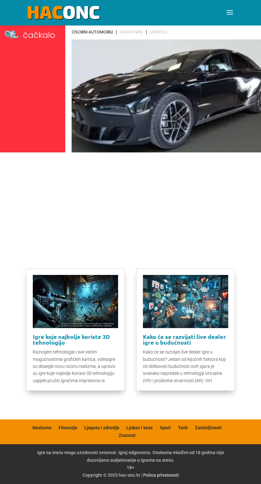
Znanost (127, 435)
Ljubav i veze (139, 427)
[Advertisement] (130, 202)
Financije (68, 427)
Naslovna (42, 427)
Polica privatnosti (161, 475)
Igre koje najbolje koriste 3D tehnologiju (71, 339)
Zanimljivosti (208, 427)
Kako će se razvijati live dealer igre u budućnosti (184, 339)
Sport (165, 427)
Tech (183, 427)
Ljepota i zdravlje (101, 427)
